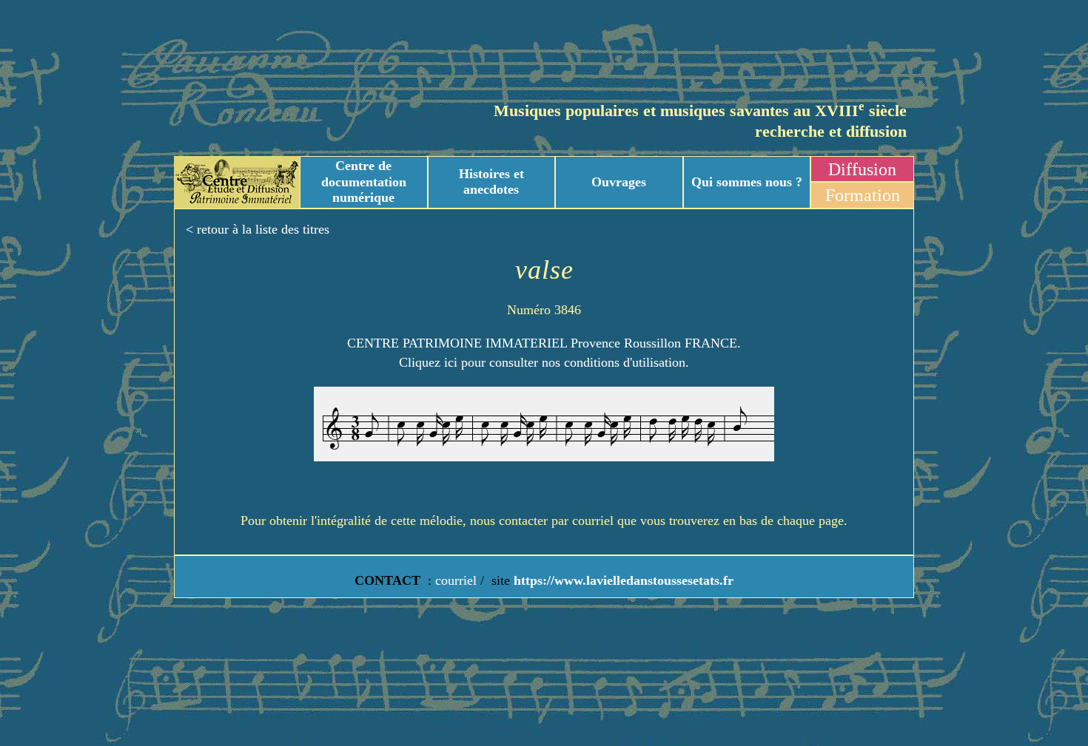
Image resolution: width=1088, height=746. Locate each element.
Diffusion (862, 169)
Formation (862, 195)
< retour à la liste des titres (257, 229)
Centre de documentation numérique (363, 181)
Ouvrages (618, 181)
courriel (456, 580)
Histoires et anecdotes (491, 181)
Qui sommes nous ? (746, 181)
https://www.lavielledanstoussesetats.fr (621, 580)
